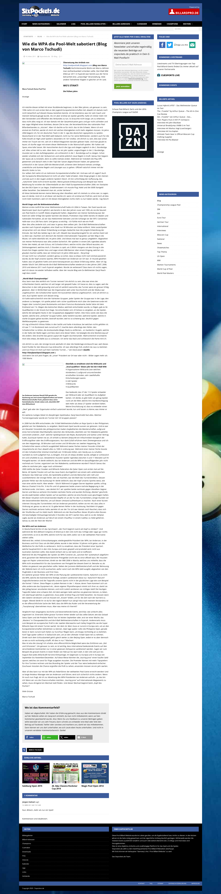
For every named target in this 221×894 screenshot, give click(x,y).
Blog (55, 56)
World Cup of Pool (165, 269)
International (162, 226)
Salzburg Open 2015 (32, 786)
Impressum (195, 883)
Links (24, 872)
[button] (33, 737)
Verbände (157, 24)
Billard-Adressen (121, 24)
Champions (172, 24)
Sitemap (160, 883)
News (159, 243)
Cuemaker (142, 24)
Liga (73, 24)
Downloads (26, 852)
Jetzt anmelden (123, 86)
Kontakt (141, 883)
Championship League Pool (168, 205)
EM (158, 213)
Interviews (161, 230)
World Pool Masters (165, 273)
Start (24, 24)
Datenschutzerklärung (135, 79)
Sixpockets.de (44, 56)
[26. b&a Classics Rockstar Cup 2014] (65, 773)
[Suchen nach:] (186, 29)
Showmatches (163, 247)
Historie (25, 860)
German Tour (163, 222)
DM (158, 209)
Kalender (61, 24)
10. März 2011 (31, 56)
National (160, 239)
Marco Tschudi (35, 750)
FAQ (23, 856)
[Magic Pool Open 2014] (95, 773)
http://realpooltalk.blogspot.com (77, 65)
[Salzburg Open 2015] (36, 773)
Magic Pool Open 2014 (92, 786)
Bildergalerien (27, 835)
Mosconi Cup (162, 235)
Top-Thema (162, 252)
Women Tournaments (166, 265)
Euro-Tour (161, 217)
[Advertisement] (178, 169)
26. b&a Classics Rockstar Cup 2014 (64, 787)
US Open (161, 256)
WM (159, 260)
